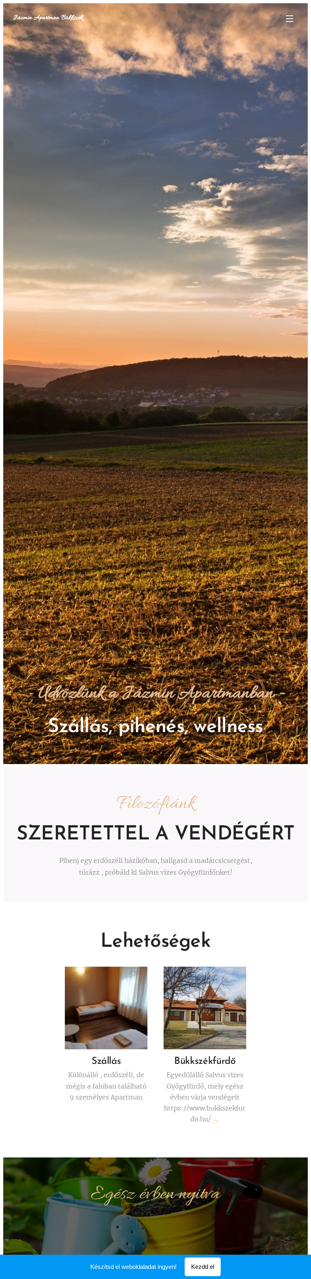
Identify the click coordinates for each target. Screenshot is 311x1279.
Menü (289, 18)
